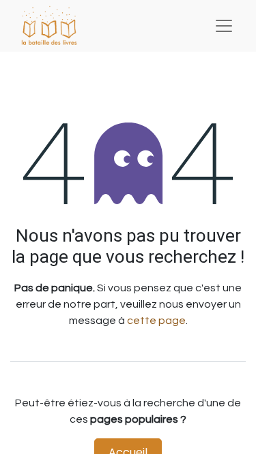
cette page (156, 320)
